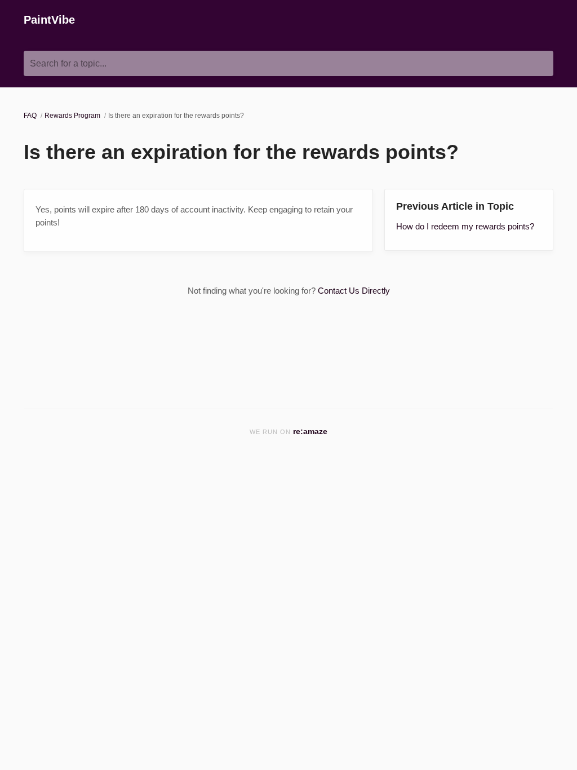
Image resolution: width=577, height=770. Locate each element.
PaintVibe (49, 20)
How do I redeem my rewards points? (465, 226)
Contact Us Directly (354, 290)
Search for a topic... (68, 63)
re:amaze (310, 431)
